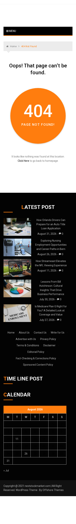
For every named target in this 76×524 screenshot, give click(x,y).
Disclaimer (49, 345)
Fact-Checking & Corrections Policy (36, 358)
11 (16, 438)
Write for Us (57, 332)
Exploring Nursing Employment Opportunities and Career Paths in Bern (51, 244)
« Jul (6, 470)
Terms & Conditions (27, 345)
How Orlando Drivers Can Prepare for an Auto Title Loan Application (50, 224)
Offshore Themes (53, 490)
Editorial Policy (35, 351)
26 (26, 453)
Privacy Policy (48, 339)
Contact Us (40, 332)
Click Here (23, 160)
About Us (24, 332)
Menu (12, 31)
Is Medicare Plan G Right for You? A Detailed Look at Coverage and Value (51, 310)
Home (11, 332)
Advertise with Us (26, 339)
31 (8, 460)
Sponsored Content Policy (38, 364)
